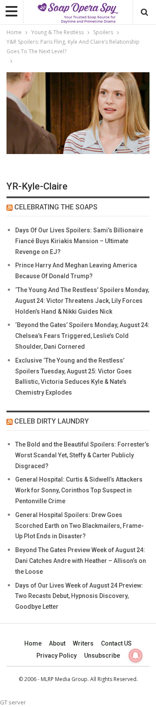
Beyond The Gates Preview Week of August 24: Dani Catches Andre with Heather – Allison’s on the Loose (80, 560)
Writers (83, 643)
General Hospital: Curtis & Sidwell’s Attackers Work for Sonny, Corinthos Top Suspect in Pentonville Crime (79, 490)
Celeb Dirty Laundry (51, 421)
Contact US (116, 643)
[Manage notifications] (136, 655)
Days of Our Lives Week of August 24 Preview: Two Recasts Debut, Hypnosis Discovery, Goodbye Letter (79, 596)
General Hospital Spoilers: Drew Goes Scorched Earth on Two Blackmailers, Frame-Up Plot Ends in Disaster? (79, 525)
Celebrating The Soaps (56, 207)
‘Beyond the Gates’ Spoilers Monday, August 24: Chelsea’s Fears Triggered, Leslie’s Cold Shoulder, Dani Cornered (82, 335)
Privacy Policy (56, 655)
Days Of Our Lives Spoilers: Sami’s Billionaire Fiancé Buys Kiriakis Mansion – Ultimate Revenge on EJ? (79, 241)
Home (33, 643)
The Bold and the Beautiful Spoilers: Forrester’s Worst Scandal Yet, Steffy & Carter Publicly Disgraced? (82, 455)
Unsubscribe (102, 655)
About (57, 643)
